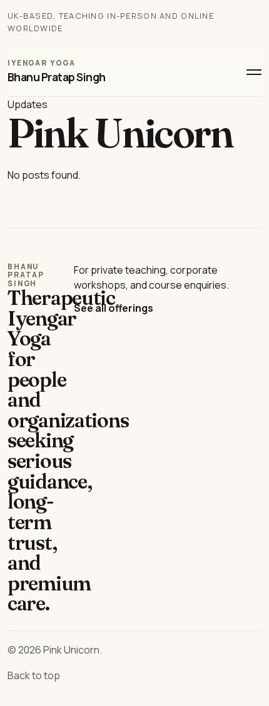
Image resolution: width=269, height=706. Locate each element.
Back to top (34, 675)
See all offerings (113, 308)
